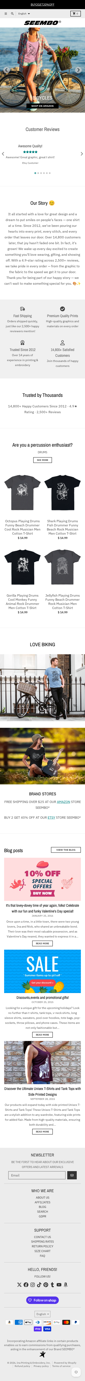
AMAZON (63, 802)
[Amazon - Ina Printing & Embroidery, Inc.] (65, 1284)
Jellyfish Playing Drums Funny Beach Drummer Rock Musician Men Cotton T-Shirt (62, 601)
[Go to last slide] (3, 154)
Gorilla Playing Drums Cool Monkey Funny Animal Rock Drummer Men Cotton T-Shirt (22, 601)
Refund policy (22, 1366)
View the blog (66, 849)
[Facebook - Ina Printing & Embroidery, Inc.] (26, 1284)
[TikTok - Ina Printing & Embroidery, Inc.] (39, 1284)
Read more (42, 943)
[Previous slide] (6, 70)
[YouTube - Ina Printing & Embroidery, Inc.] (59, 1284)
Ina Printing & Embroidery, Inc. (34, 1362)
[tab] (35, 173)
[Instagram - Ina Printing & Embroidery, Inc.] (32, 1284)
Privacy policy (41, 1366)
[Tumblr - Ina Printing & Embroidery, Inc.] (52, 1284)
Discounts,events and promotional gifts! (43, 997)
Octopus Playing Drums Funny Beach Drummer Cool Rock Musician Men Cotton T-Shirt (22, 527)
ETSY (51, 817)
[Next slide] (78, 70)
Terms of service (61, 1366)
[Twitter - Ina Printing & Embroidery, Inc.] (19, 1284)
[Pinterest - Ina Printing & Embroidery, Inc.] (45, 1284)
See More (42, 460)
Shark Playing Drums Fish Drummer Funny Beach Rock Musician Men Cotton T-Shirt (62, 527)
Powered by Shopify (65, 1362)
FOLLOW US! (42, 1276)
